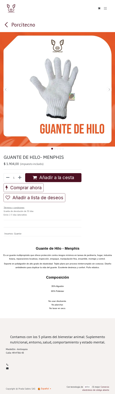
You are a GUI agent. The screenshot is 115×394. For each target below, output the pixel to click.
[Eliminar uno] (7, 177)
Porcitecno (22, 24)
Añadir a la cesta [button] (56, 177)
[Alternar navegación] (105, 8)
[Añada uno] (20, 177)
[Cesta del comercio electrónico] (99, 8)
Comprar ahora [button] (25, 187)
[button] (6, 89)
